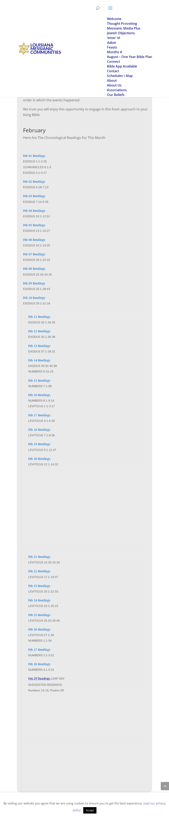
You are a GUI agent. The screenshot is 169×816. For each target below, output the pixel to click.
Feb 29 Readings (39, 678)
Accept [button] (90, 810)
